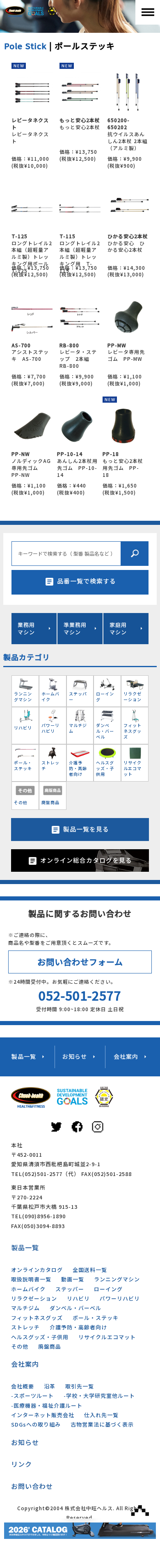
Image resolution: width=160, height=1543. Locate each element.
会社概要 (22, 1386)
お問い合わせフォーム (80, 962)
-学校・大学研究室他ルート (99, 1395)
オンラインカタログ (37, 1270)
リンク (21, 1464)
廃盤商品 (49, 1346)
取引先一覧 (79, 1386)
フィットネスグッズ (37, 1318)
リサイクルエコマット (107, 1337)
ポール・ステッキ (96, 1318)
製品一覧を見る (86, 829)
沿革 (49, 1386)
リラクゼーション (34, 1298)
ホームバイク (28, 1289)
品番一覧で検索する (86, 581)
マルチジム (25, 1308)
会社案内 (25, 1364)
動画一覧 (72, 1279)
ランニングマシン (117, 1279)
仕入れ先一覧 (101, 1415)
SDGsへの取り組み (36, 1424)
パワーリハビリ (120, 1298)
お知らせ (25, 1442)
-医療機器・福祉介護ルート (46, 1405)
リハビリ (78, 1298)
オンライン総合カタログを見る (86, 860)
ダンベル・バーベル (75, 1308)
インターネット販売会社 (42, 1415)
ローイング (108, 1289)
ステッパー (69, 1289)
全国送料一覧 (90, 1270)
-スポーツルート (32, 1395)
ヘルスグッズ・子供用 (40, 1337)
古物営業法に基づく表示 (102, 1424)
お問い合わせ (32, 1486)
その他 (19, 1346)
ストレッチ (25, 1327)
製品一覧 (25, 1247)
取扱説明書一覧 (31, 1279)
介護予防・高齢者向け (78, 1327)
